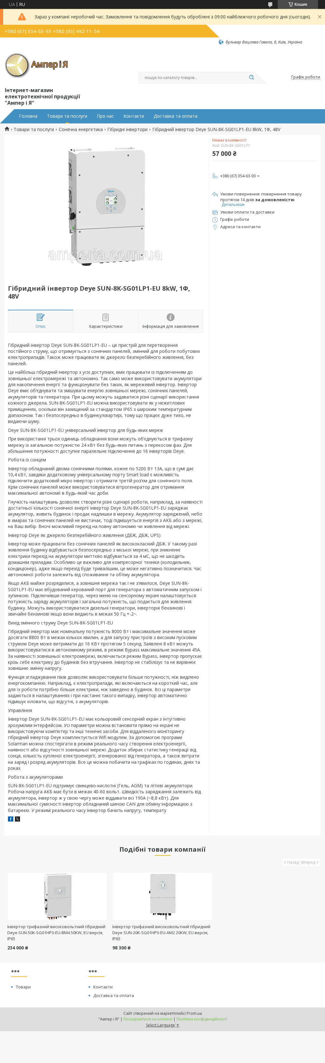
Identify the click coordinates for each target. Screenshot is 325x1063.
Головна (28, 116)
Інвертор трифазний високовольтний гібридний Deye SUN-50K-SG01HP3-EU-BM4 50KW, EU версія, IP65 (56, 932)
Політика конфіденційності (201, 1019)
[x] (17, 820)
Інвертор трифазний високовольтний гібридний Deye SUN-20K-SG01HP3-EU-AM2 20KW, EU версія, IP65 (161, 932)
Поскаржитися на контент (147, 1019)
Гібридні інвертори (127, 129)
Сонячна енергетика (81, 129)
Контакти (133, 116)
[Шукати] (251, 77)
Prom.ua (194, 1013)
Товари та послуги (67, 116)
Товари (23, 987)
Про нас (105, 116)
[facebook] (10, 820)
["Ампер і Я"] (36, 65)
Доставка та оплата (175, 116)
